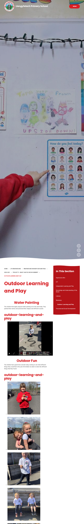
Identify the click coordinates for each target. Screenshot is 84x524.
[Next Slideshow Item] (79, 246)
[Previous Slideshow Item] (79, 250)
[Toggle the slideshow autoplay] (79, 255)
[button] (10, 336)
